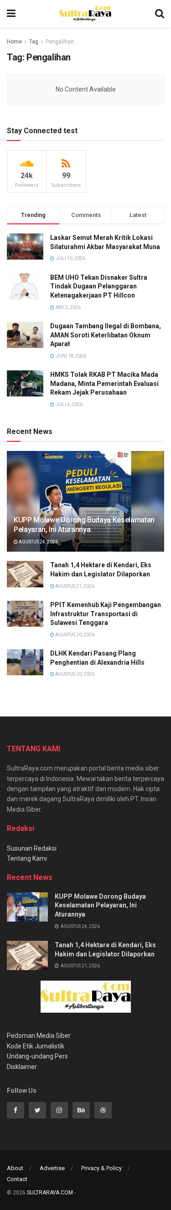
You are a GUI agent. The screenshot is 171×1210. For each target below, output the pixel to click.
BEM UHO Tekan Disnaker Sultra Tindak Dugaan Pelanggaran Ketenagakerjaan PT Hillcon (98, 286)
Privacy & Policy (101, 1168)
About (15, 1168)
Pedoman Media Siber (39, 1035)
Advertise (52, 1168)
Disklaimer (22, 1066)
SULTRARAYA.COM (50, 1192)
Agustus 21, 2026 (74, 586)
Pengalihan (60, 41)
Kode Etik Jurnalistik (35, 1046)
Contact (17, 1179)
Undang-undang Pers (37, 1056)
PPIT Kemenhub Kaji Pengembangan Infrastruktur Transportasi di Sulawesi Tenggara (105, 613)
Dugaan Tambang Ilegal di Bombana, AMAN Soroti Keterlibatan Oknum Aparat (105, 334)
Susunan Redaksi (32, 848)
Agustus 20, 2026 (74, 634)
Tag (33, 41)
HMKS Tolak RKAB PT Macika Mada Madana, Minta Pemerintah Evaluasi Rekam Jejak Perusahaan (104, 383)
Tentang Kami (27, 858)
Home (14, 41)
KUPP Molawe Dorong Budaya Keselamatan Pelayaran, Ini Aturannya (84, 524)
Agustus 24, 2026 (38, 541)
